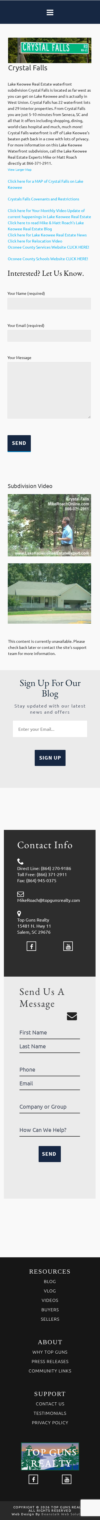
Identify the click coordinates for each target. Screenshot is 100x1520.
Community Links (50, 1370)
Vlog (50, 1290)
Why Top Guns (50, 1352)
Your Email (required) (26, 325)
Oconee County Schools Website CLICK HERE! (48, 258)
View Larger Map (19, 169)
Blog (50, 1281)
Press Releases (50, 1361)
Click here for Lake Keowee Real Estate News (47, 234)
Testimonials (50, 1413)
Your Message (19, 357)
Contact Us (50, 1403)
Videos (50, 1300)
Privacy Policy (50, 1422)
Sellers (50, 1319)
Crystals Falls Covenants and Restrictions (43, 198)
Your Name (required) (26, 293)
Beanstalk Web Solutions (64, 1514)
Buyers (50, 1309)
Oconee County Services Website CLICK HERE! (48, 246)
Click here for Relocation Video (35, 240)
